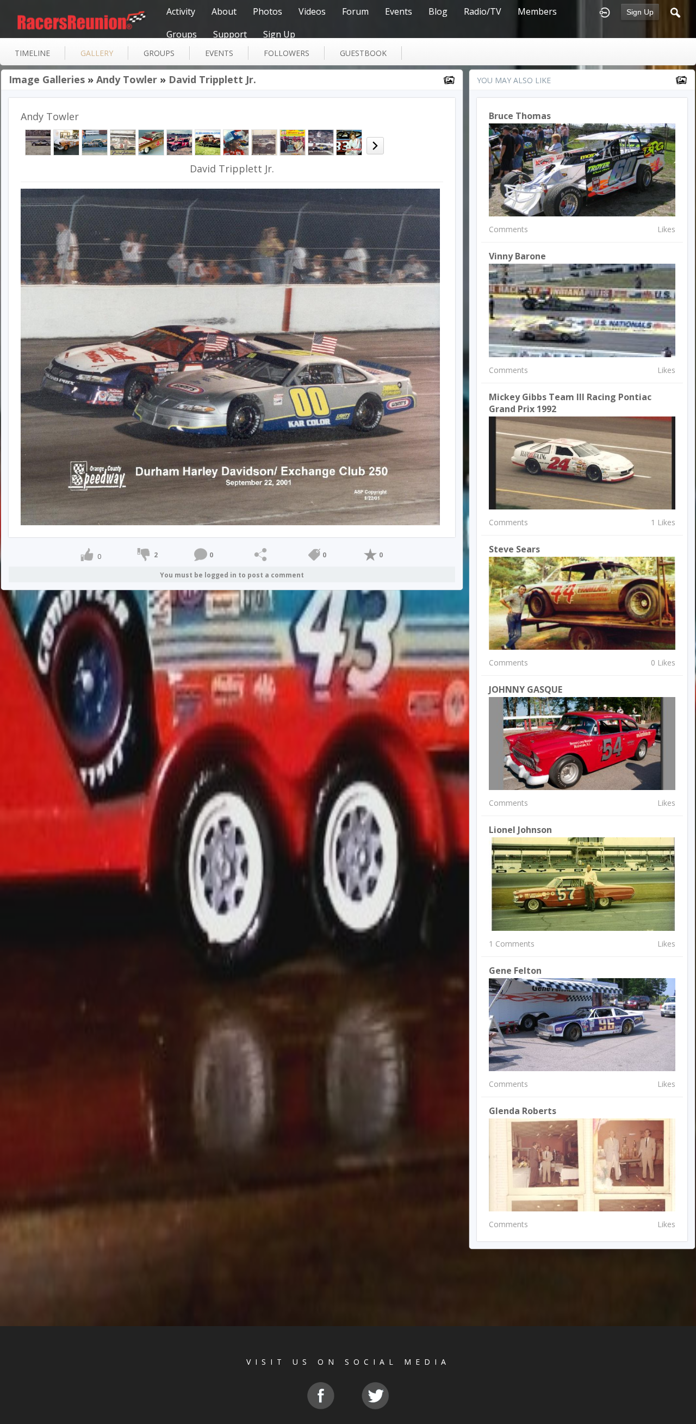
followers (286, 53)
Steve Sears (514, 549)
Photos (267, 11)
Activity (180, 11)
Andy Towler (126, 79)
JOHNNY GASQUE (525, 689)
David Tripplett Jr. (212, 79)
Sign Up (640, 12)
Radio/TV (482, 11)
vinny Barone (517, 256)
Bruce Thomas (520, 116)
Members (537, 11)
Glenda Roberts (522, 1111)
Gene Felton (515, 971)
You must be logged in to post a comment (232, 575)
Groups (181, 34)
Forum (355, 11)
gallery (96, 53)
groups (159, 53)
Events (398, 11)
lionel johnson (520, 830)
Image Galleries (47, 79)
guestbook (363, 53)
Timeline (32, 53)
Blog (438, 11)
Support (230, 34)
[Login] (604, 11)
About (224, 11)
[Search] (675, 11)
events (219, 53)
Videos (312, 11)
